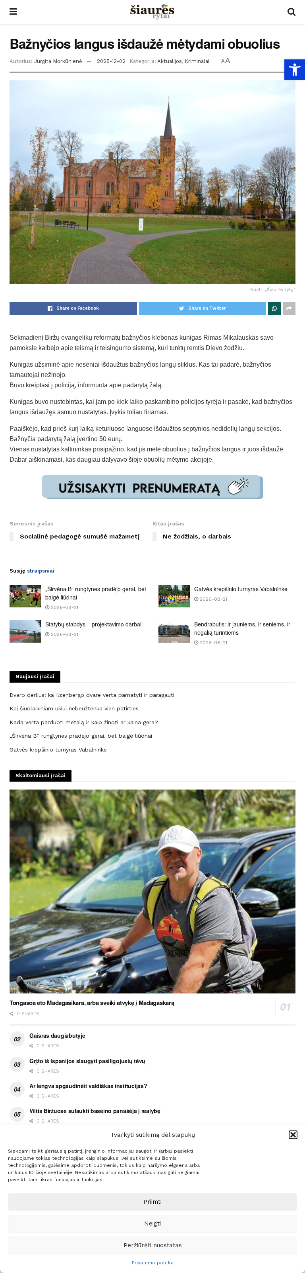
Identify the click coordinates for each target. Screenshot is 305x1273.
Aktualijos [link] (169, 61)
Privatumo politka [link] (153, 1262)
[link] (294, 69)
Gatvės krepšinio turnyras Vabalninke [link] (241, 589)
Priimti (152, 1201)
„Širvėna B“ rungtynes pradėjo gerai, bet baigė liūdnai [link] (81, 736)
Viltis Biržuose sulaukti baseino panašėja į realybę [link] (94, 1111)
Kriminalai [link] (197, 61)
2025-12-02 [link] (111, 61)
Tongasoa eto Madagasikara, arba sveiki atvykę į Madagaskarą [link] (92, 1002)
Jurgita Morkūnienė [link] (58, 61)
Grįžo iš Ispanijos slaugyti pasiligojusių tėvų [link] (87, 1061)
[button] (293, 1135)
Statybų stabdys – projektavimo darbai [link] (93, 624)
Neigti (152, 1223)
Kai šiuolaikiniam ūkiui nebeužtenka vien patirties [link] (74, 708)
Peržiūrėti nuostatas (153, 1245)
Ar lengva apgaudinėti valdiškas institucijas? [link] (88, 1086)
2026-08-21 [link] (63, 607)
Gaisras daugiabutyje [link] (57, 1035)
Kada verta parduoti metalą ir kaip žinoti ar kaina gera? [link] (84, 722)
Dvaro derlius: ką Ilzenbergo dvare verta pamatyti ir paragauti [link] (92, 695)
